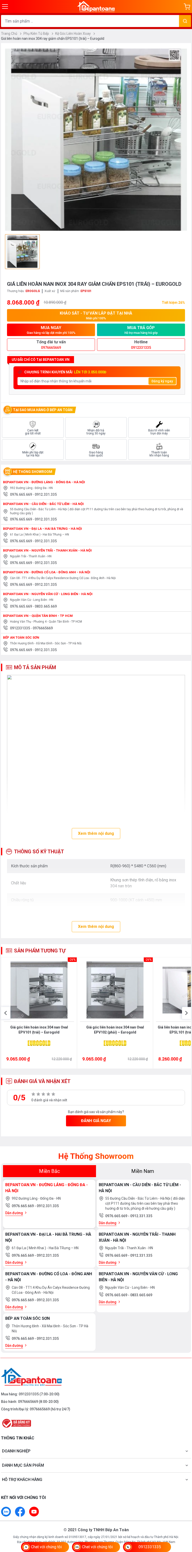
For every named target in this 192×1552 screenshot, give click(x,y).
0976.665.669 (21, 494)
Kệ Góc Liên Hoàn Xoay (73, 34)
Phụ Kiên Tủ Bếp (37, 34)
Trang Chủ (9, 34)
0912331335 (20, 628)
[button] (5, 1013)
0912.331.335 (46, 494)
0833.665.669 (46, 606)
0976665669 (43, 628)
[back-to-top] (182, 1521)
